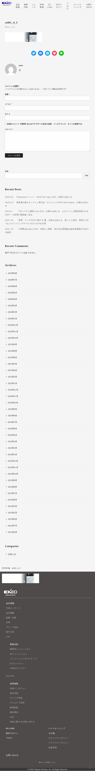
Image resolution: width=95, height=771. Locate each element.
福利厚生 (14, 712)
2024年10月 (13, 403)
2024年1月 (12, 454)
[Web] (20, 70)
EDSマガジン (59, 6)
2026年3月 (12, 306)
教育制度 (14, 707)
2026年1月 (12, 319)
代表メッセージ (13, 607)
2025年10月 (13, 338)
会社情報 (18, 6)
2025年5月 (12, 364)
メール (8, 104)
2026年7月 (12, 280)
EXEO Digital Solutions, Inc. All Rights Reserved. (48, 769)
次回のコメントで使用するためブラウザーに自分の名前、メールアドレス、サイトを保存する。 (45, 124)
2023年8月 (12, 487)
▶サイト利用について (47, 762)
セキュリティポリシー (58, 737)
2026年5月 (12, 293)
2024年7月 (12, 422)
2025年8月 (12, 351)
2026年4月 (12, 299)
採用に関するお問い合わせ (22, 721)
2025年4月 (12, 370)
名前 (7, 94)
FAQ (12, 716)
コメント (9, 129)
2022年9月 (12, 519)
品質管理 (52, 747)
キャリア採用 (16, 697)
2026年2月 (12, 312)
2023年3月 (12, 506)
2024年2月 (12, 448)
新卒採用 (14, 693)
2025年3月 (12, 377)
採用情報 (42, 6)
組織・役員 (11, 617)
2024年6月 (12, 429)
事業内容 (26, 6)
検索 (7, 171)
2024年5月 (12, 435)
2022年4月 (12, 532)
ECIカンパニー (17, 663)
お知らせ (12, 554)
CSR (8, 636)
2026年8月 (12, 273)
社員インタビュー (18, 688)
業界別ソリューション (20, 649)
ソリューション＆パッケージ (23, 658)
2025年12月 (13, 325)
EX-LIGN (49, 6)
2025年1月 (12, 383)
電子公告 (10, 631)
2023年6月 (12, 500)
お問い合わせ (89, 6)
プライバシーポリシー (58, 742)
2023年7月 (12, 493)
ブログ (67, 6)
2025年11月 (13, 331)
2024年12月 (13, 390)
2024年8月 (12, 416)
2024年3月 (12, 441)
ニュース (34, 6)
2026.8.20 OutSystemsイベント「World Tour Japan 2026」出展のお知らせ (38, 197)
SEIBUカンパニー (18, 668)
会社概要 (10, 612)
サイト (7, 114)
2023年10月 (13, 474)
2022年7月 (12, 526)
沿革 (8, 622)
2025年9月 (12, 344)
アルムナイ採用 (17, 702)
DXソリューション (18, 653)
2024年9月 (12, 409)
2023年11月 (13, 467)
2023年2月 (12, 513)
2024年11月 (13, 396)
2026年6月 (12, 286)
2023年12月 (13, 461)
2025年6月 (12, 357)
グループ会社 (12, 627)
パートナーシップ (77, 6)
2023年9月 (12, 480)
